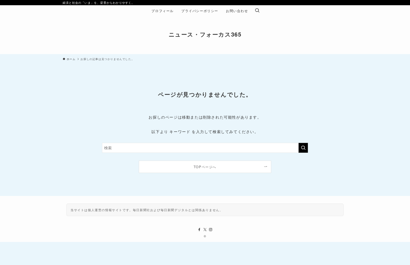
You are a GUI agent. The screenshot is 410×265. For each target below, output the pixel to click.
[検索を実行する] (303, 148)
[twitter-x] (205, 230)
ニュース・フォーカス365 (205, 34)
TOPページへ (205, 166)
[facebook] (199, 230)
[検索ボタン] (257, 10)
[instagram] (211, 230)
